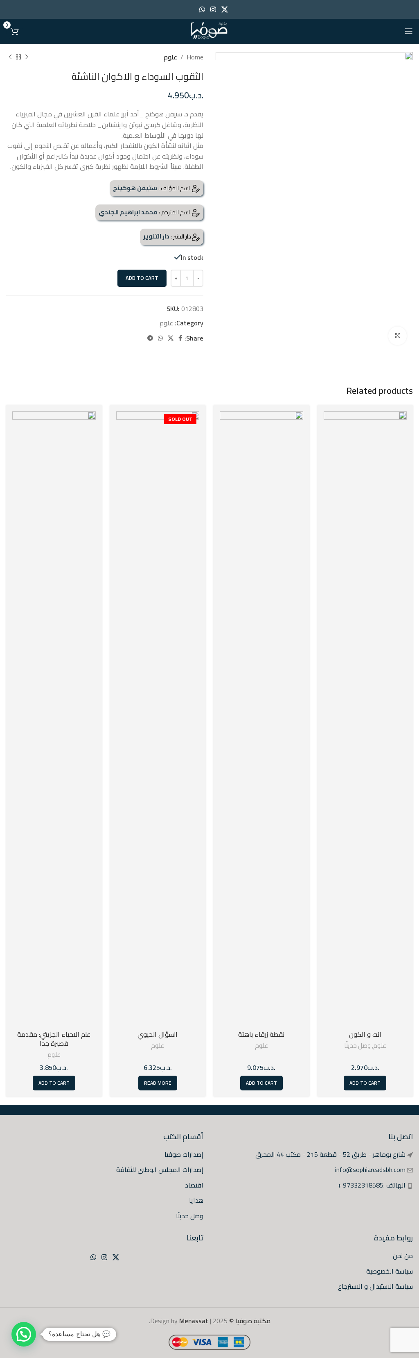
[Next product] (10, 57)
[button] (23, 1334)
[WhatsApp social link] (201, 9)
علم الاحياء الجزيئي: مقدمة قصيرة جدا (53, 1038)
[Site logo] (209, 30)
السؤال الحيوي (157, 1034)
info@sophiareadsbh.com (370, 1169)
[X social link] (225, 9)
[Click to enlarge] (397, 336)
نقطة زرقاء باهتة (261, 1034)
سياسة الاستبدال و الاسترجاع (375, 1286)
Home (195, 57)
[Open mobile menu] (409, 31)
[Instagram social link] (213, 9)
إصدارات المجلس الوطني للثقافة (159, 1169)
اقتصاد (194, 1185)
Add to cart (142, 278)
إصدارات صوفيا (183, 1154)
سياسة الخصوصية (389, 1271)
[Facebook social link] (180, 338)
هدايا (196, 1200)
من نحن (403, 1255)
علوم (170, 57)
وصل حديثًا (357, 1045)
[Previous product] (27, 57)
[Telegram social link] (150, 338)
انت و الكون (365, 1034)
